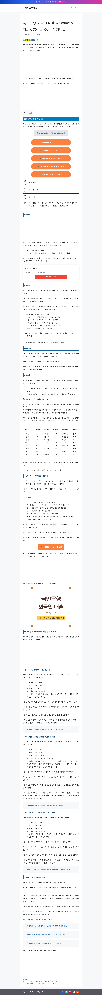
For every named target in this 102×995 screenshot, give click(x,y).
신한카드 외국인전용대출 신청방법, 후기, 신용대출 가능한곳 (47, 729)
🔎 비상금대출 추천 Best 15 (50, 158)
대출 (71, 8)
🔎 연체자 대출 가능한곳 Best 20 (50, 166)
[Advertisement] (51, 65)
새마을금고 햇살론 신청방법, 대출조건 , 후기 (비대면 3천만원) (41, 983)
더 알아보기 (62, 2)
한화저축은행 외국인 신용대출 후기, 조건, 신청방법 (44, 943)
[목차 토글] (30, 112)
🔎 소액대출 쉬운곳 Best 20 (50, 150)
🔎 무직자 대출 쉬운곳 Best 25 (50, 142)
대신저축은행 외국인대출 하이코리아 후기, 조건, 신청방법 (46, 934)
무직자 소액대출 (30, 8)
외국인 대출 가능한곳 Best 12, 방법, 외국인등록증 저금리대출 (48, 926)
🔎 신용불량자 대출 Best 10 (50, 174)
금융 (76, 8)
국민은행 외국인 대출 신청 (52, 547)
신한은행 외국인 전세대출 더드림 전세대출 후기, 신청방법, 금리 (48, 805)
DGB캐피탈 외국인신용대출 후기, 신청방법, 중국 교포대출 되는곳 (49, 869)
